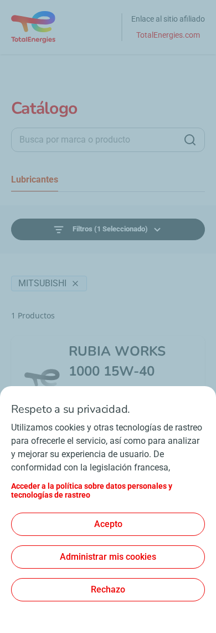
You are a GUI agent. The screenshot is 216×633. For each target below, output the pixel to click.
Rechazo (108, 589)
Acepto (108, 524)
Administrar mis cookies (108, 556)
